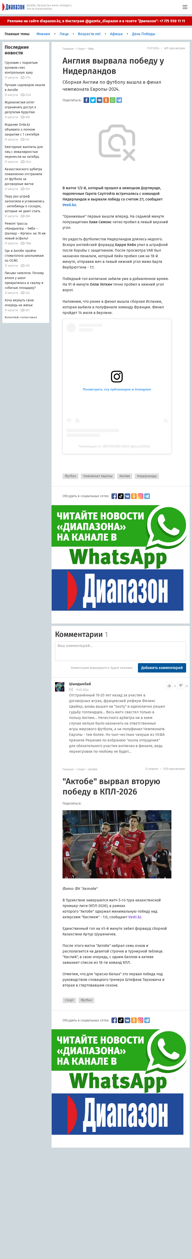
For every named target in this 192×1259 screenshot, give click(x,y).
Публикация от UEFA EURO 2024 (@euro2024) (114, 446)
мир (91, 48)
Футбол (70, 476)
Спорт (81, 48)
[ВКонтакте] (99, 100)
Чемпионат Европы (97, 476)
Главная (68, 48)
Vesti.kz (134, 917)
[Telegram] (119, 100)
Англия (124, 476)
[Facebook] (86, 100)
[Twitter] (93, 100)
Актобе (92, 769)
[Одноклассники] (106, 100)
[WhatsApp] (112, 100)
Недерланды (147, 476)
